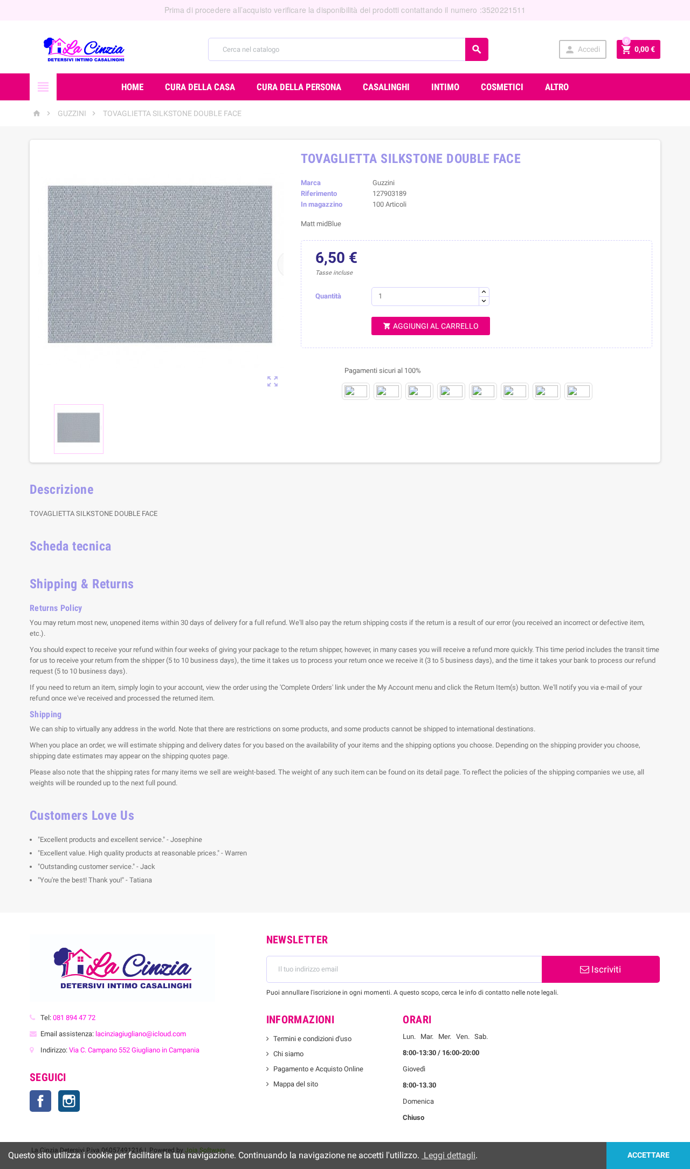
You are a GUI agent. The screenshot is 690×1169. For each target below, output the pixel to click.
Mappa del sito (295, 1084)
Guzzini (383, 183)
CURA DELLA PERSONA (299, 86)
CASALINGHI (386, 86)
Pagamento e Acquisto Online (318, 1069)
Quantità (328, 296)
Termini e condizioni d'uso (312, 1039)
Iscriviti (605, 969)
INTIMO (445, 86)
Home (132, 86)
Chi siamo (288, 1054)
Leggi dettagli (448, 1155)
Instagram (69, 1101)
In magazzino (321, 204)
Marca (311, 183)
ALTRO (557, 86)
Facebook (40, 1101)
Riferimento (319, 193)
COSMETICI (502, 86)
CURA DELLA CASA (200, 86)
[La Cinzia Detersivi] (84, 49)
